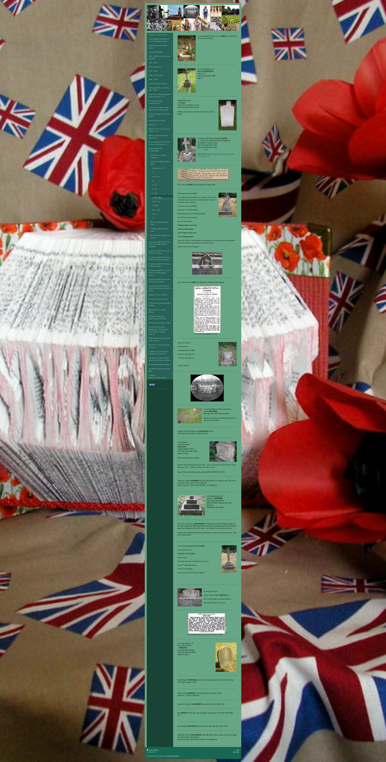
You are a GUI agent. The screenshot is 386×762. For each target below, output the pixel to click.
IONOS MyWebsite (173, 756)
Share (153, 384)
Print (150, 750)
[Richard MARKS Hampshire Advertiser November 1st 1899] (207, 623)
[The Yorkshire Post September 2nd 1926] (207, 309)
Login (237, 750)
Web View (236, 752)
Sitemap (155, 750)
